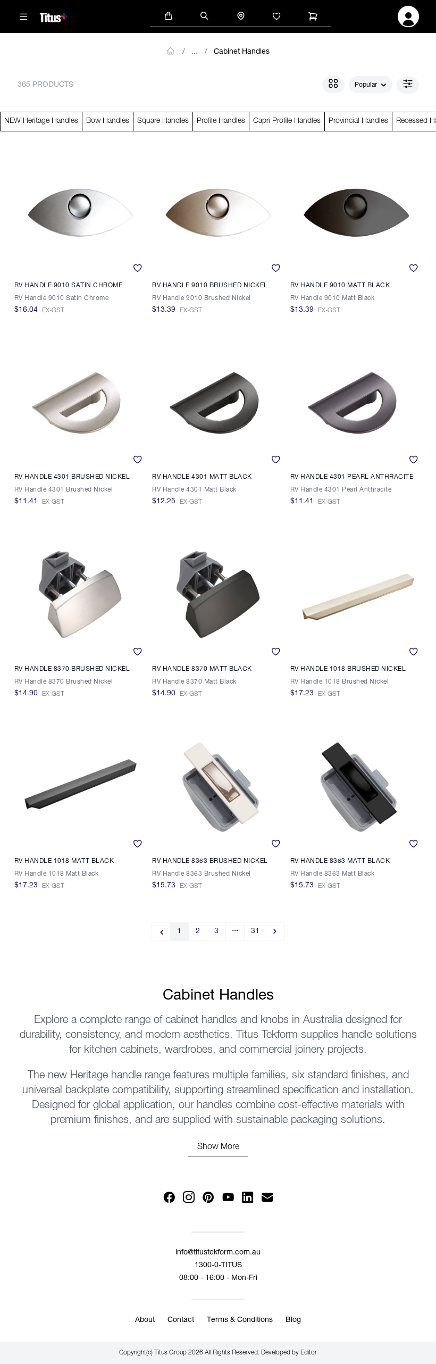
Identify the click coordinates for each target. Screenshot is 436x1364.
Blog (293, 1320)
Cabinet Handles (242, 52)
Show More (218, 1147)
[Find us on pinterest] (208, 1197)
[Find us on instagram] (188, 1197)
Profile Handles (221, 121)
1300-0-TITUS (218, 1265)
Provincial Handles (358, 121)
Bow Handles (107, 121)
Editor (308, 1353)
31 (255, 931)
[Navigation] (24, 16)
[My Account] (408, 19)
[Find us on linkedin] (247, 1197)
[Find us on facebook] (168, 1197)
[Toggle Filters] (408, 85)
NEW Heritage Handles (41, 121)
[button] (168, 15)
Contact (180, 1320)
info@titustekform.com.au (218, 1253)
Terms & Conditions (240, 1320)
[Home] (53, 15)
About (145, 1320)
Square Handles (163, 121)
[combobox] (370, 85)
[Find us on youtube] (227, 1197)
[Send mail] (267, 1197)
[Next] (275, 931)
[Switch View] (333, 84)
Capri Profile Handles (287, 121)
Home (170, 51)
